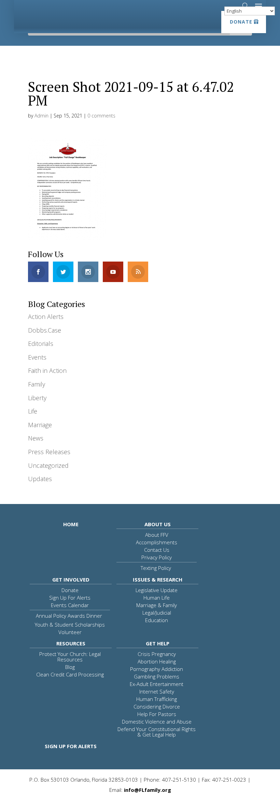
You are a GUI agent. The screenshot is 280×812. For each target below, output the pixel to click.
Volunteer (70, 632)
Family (36, 384)
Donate (241, 21)
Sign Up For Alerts (69, 597)
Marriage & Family (156, 605)
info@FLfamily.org (147, 789)
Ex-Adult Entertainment (156, 684)
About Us (157, 524)
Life (32, 411)
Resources (70, 643)
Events (37, 357)
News (35, 438)
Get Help (157, 643)
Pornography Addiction (156, 669)
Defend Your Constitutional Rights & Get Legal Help (156, 732)
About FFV (156, 534)
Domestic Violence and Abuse (157, 721)
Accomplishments (156, 542)
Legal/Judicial (156, 612)
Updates (40, 479)
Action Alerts (46, 316)
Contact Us (156, 549)
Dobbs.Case (44, 330)
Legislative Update (157, 590)
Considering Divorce (157, 706)
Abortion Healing (157, 661)
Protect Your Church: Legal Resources (70, 656)
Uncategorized (48, 465)
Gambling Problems (156, 676)
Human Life (156, 597)
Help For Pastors (156, 714)
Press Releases (49, 452)
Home (71, 524)
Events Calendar (70, 605)
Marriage (40, 425)
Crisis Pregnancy (157, 653)
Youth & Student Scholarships (70, 624)
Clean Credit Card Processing (70, 674)
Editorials (40, 343)
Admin (41, 115)
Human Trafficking (156, 699)
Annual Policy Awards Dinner (69, 615)
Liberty (37, 398)
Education (156, 620)
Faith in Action (47, 370)
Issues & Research (157, 579)
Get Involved (70, 579)
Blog (70, 666)
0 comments (101, 115)
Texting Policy (156, 567)
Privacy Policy (156, 557)
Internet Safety (156, 691)
